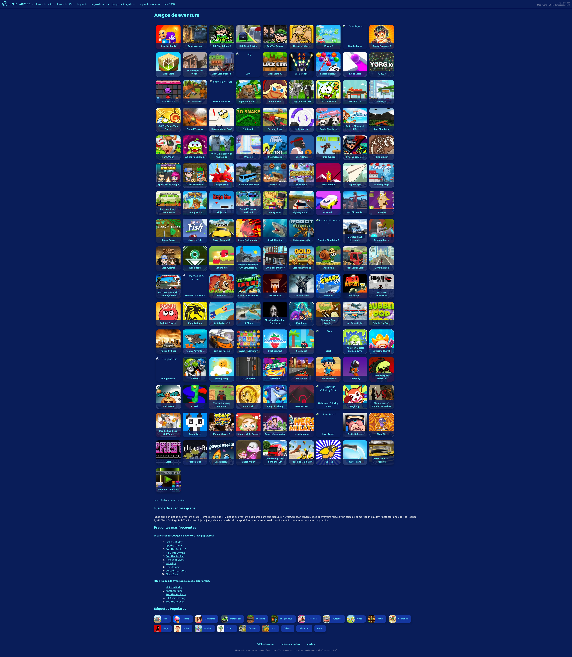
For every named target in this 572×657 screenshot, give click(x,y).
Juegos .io (82, 4)
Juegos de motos (44, 4)
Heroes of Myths (175, 559)
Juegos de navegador (150, 4)
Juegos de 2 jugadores (123, 4)
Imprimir (311, 644)
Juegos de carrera (100, 4)
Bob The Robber (175, 556)
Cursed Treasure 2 (176, 570)
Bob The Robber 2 (176, 549)
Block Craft (172, 574)
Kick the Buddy (174, 542)
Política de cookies (265, 644)
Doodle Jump (173, 567)
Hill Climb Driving (175, 552)
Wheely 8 (171, 563)
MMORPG (169, 4)
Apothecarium (174, 545)
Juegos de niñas (65, 4)
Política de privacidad (290, 644)
